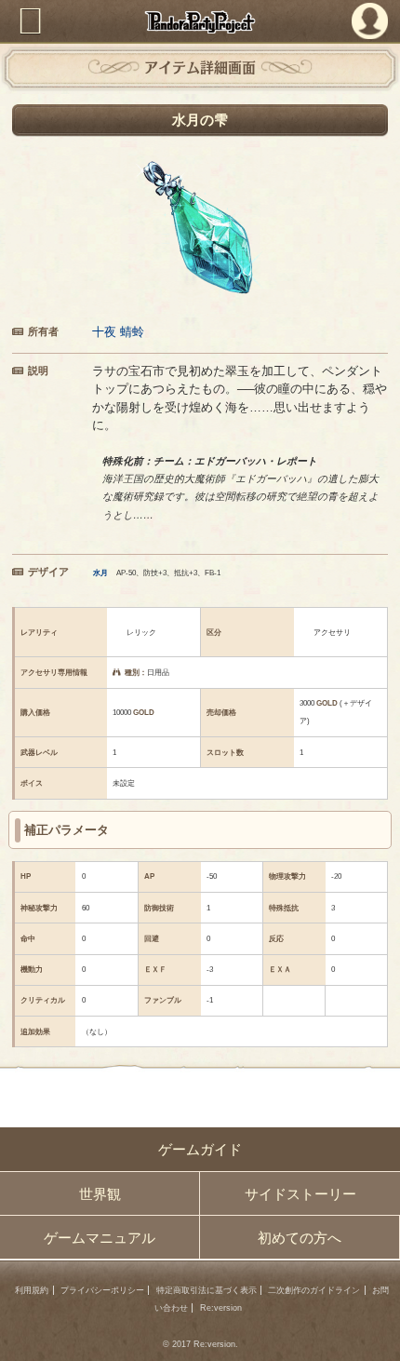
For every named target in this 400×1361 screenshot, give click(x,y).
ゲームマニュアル (99, 1238)
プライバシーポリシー (102, 1290)
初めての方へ (299, 1238)
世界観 (100, 1194)
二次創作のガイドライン (314, 1290)
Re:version (221, 1308)
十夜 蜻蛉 (118, 332)
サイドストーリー (300, 1194)
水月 (100, 573)
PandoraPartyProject (200, 21)
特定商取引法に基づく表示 (206, 1290)
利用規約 (31, 1290)
